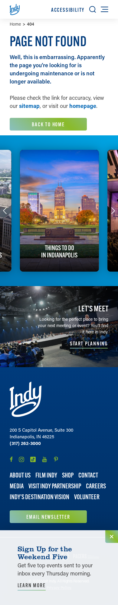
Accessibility (67, 9)
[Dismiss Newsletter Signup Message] (111, 536)
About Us (20, 475)
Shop (68, 475)
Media (17, 486)
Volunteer (87, 497)
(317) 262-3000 (25, 443)
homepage (82, 105)
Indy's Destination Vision (39, 497)
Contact (88, 475)
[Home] (25, 399)
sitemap (29, 105)
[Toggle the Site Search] (92, 9)
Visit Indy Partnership (54, 486)
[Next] (113, 210)
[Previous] (5, 210)
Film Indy (46, 475)
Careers (96, 486)
